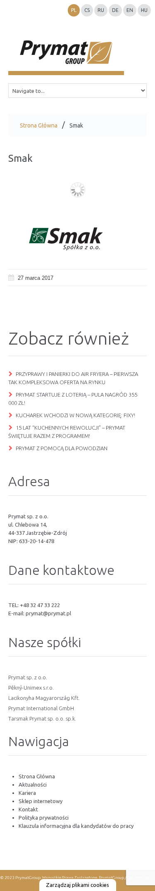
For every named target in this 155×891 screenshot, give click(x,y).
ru (101, 10)
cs (87, 10)
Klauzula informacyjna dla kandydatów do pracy (76, 826)
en (129, 10)
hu (144, 10)
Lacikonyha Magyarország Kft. (44, 698)
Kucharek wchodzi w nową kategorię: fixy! (75, 415)
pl (73, 10)
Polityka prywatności (44, 817)
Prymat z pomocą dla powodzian (61, 448)
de (115, 10)
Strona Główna (38, 125)
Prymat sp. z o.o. (27, 677)
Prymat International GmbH (41, 708)
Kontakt (28, 809)
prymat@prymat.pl (48, 613)
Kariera (27, 793)
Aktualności (33, 784)
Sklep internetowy (40, 801)
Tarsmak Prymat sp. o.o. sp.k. (42, 718)
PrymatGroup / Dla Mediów (123, 877)
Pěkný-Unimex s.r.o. (31, 687)
